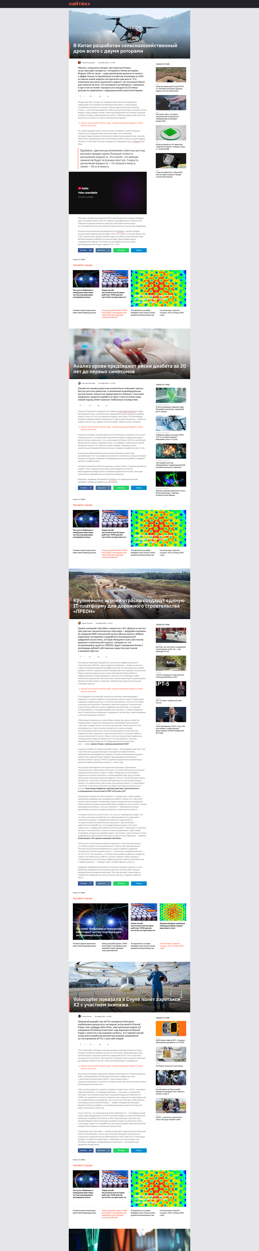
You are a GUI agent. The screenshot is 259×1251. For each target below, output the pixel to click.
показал (112, 479)
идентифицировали (127, 411)
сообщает (136, 141)
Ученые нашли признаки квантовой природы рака (84, 311)
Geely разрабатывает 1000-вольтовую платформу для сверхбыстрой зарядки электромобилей (114, 313)
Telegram (139, 250)
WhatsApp (121, 250)
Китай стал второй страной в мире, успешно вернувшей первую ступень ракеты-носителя (112, 124)
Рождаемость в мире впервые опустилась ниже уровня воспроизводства (143, 312)
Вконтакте (103, 250)
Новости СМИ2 (79, 259)
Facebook (86, 250)
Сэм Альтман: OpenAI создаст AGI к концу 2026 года (172, 312)
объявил (120, 231)
